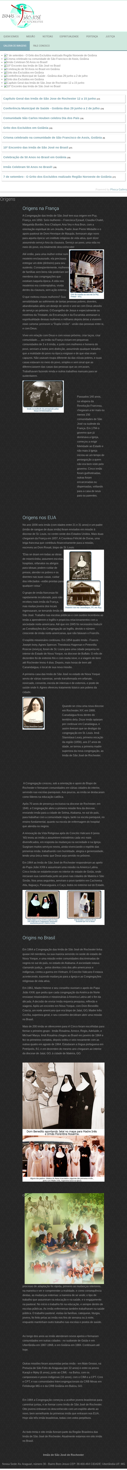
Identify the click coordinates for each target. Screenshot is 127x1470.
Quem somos (11, 36)
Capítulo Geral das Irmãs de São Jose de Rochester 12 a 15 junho (49, 98)
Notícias (48, 36)
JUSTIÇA (110, 36)
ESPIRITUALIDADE (69, 36)
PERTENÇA (92, 36)
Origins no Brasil (38, 937)
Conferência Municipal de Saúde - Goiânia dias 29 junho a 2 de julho (51, 108)
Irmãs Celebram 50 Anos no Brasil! (27, 167)
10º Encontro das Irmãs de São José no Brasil (35, 147)
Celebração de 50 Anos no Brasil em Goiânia (34, 157)
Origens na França (40, 208)
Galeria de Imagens (14, 45)
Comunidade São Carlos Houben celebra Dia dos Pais (41, 118)
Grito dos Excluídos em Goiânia (25, 127)
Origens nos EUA (39, 517)
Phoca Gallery (118, 189)
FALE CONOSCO (41, 45)
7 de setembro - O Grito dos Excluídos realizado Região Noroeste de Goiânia (57, 176)
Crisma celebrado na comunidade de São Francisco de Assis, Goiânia (52, 137)
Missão (30, 36)
